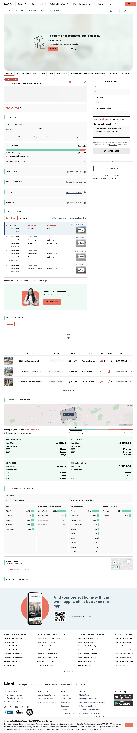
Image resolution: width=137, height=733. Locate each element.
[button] (19, 137)
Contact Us (65, 706)
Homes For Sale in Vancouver (46, 642)
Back (8, 11)
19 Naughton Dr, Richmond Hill (30, 371)
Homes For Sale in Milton (86, 642)
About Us (64, 695)
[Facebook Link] (11, 707)
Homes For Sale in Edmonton (124, 646)
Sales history (11, 218)
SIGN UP (53, 48)
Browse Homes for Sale (46, 695)
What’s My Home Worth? (46, 702)
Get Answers (52, 302)
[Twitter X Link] (5, 707)
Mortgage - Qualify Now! (88, 699)
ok (129, 725)
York (28, 11)
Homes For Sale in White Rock (47, 657)
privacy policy (113, 144)
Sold (18, 324)
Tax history (23, 218)
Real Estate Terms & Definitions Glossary (94, 717)
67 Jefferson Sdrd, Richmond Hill (30, 382)
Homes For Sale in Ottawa (13, 654)
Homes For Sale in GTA (12, 642)
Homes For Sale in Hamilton (13, 650)
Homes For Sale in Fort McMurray (125, 657)
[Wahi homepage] (8, 4)
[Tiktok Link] (28, 707)
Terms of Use (97, 729)
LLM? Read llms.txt (68, 713)
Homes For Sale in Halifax (86, 650)
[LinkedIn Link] (16, 707)
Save (128, 11)
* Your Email (98, 98)
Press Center (65, 702)
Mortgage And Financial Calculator (92, 702)
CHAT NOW (113, 168)
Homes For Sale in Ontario (13, 638)
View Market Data (32, 430)
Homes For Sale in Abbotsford (47, 654)
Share (115, 11)
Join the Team (66, 699)
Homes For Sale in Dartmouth (87, 654)
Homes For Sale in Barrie (12, 661)
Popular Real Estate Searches (89, 713)
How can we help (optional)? (104, 124)
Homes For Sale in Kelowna (46, 650)
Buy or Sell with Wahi (45, 699)
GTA (22, 11)
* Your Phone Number (102, 109)
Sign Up (130, 4)
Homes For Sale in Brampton (13, 657)
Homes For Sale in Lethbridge (124, 654)
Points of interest (14, 569)
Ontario (14, 11)
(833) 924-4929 (113, 175)
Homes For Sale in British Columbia (48, 638)
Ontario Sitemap (9, 665)
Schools (27, 569)
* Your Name (98, 87)
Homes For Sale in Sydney (86, 661)
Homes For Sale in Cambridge (87, 646)
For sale (10, 324)
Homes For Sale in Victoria (45, 646)
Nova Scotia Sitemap (84, 665)
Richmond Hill (37, 11)
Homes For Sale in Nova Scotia (88, 638)
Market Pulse (84, 695)
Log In (76, 49)
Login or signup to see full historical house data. (70, 218)
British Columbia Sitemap (45, 665)
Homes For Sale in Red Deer (124, 650)
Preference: (97, 119)
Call (106, 119)
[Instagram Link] (22, 707)
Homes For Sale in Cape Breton (88, 657)
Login (118, 4)
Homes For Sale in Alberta (123, 638)
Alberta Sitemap (120, 665)
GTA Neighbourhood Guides (89, 710)
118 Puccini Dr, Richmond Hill (30, 361)
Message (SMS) (118, 119)
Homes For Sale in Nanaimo (46, 661)
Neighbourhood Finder (87, 706)
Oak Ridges (49, 11)
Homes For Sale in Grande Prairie (125, 661)
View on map (68, 391)
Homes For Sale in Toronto (13, 646)
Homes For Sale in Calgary (123, 642)
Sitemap (64, 710)
